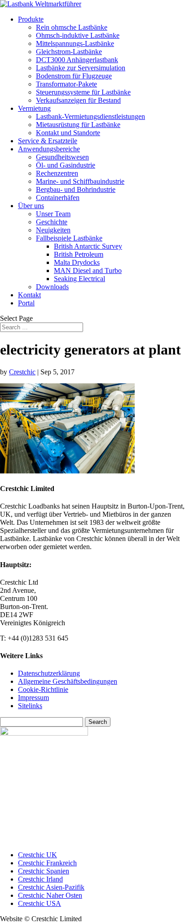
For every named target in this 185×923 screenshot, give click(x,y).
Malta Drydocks (77, 262)
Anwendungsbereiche (49, 149)
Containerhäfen (57, 197)
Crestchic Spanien (43, 871)
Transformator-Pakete (66, 84)
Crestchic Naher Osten (50, 895)
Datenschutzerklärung (49, 673)
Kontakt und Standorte (68, 132)
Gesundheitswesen (62, 157)
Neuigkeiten (53, 230)
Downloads (52, 287)
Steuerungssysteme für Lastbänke (83, 92)
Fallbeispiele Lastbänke (69, 238)
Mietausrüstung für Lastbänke (78, 124)
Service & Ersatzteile (47, 141)
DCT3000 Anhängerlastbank (77, 60)
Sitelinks (30, 705)
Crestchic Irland (40, 879)
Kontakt (29, 295)
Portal (26, 303)
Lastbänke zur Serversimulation (80, 68)
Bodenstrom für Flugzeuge (74, 76)
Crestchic (22, 372)
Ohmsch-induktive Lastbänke (77, 35)
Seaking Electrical (79, 278)
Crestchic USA (39, 903)
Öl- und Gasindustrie (65, 165)
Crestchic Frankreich (47, 863)
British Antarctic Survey (88, 246)
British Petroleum (78, 254)
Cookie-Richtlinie (43, 689)
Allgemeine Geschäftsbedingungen (67, 681)
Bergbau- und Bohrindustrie (75, 189)
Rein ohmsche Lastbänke (71, 27)
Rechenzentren (57, 173)
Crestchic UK (37, 855)
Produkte (31, 19)
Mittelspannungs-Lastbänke (75, 43)
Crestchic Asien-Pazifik (51, 887)
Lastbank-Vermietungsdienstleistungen (90, 116)
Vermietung (34, 108)
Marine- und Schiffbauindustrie (80, 181)
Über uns (31, 205)
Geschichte (51, 222)
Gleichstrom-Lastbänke (69, 51)
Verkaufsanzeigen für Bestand (78, 100)
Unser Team (53, 214)
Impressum (33, 697)
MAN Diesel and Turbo (88, 270)
